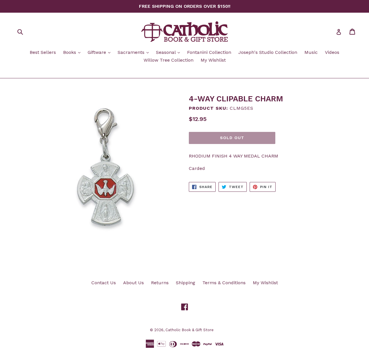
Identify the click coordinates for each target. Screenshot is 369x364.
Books (73, 52)
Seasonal (169, 52)
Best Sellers (43, 52)
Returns (160, 282)
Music (311, 52)
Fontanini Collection (209, 52)
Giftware (100, 52)
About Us (133, 282)
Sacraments (135, 52)
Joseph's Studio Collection (267, 52)
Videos (332, 52)
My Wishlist (213, 60)
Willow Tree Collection (168, 60)
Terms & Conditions (224, 282)
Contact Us (103, 282)
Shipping (185, 282)
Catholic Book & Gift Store (189, 330)
